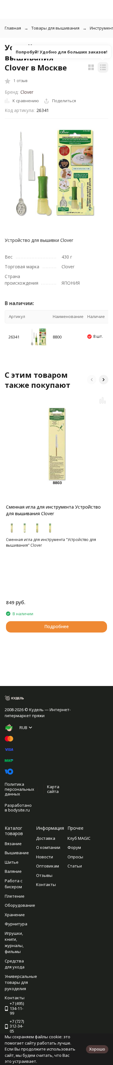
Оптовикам (47, 866)
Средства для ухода (14, 964)
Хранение (15, 914)
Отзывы (44, 875)
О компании (48, 847)
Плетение (14, 896)
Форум (74, 847)
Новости (44, 857)
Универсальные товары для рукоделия (21, 982)
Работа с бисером (13, 884)
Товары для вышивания (55, 28)
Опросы (75, 857)
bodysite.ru (19, 810)
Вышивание (17, 853)
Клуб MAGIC (78, 838)
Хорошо (97, 1049)
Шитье (12, 862)
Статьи (74, 866)
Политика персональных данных (19, 789)
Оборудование (20, 905)
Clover (26, 92)
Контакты (46, 884)
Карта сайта (53, 789)
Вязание (13, 843)
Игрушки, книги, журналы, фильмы (14, 942)
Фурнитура (16, 924)
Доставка (45, 838)
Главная (13, 28)
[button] (91, 379)
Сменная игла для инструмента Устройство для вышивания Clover (53, 510)
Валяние (13, 871)
